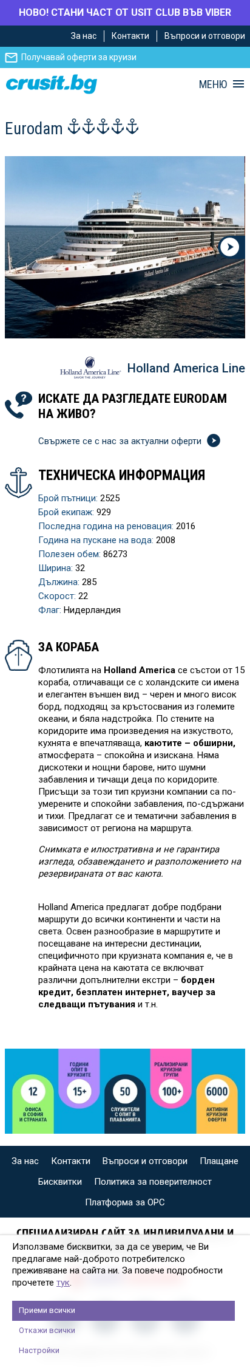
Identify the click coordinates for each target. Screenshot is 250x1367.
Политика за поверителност (153, 1181)
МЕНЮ (213, 84)
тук (63, 1282)
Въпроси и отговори (204, 36)
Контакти (130, 36)
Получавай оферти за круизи (79, 57)
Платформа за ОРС (125, 1202)
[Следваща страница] (231, 247)
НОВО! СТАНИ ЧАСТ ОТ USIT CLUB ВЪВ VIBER (125, 12)
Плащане (219, 1161)
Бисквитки (60, 1181)
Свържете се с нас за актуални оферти (121, 441)
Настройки (39, 1350)
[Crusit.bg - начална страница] (51, 84)
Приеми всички (47, 1310)
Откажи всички (47, 1330)
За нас (83, 36)
